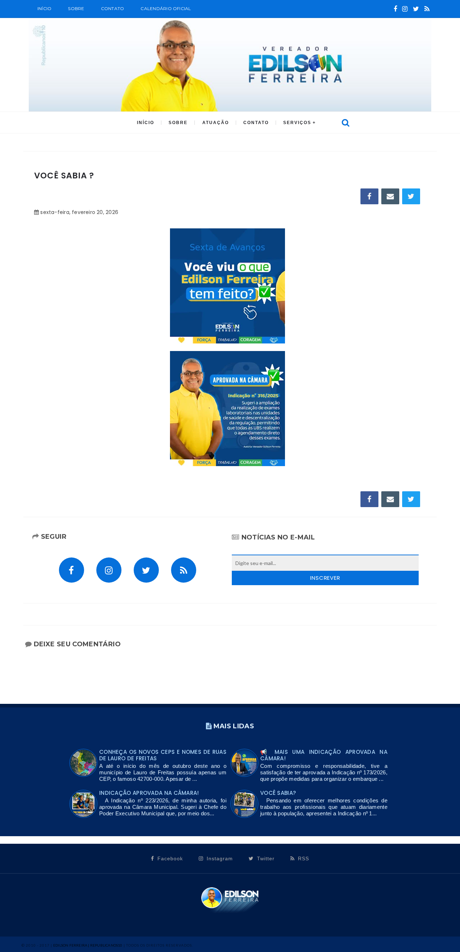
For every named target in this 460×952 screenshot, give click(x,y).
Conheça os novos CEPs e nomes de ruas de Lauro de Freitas (162, 755)
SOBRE (76, 8)
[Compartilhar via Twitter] (411, 196)
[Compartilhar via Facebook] (369, 196)
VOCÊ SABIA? (278, 793)
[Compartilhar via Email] (390, 196)
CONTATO (256, 122)
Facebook (169, 858)
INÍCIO (145, 122)
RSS (302, 858)
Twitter (265, 858)
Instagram (219, 858)
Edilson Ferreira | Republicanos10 (88, 945)
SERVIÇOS (297, 122)
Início (44, 8)
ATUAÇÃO (215, 122)
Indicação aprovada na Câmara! (149, 793)
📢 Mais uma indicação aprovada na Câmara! (323, 755)
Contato (112, 8)
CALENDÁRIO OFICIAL (166, 8)
